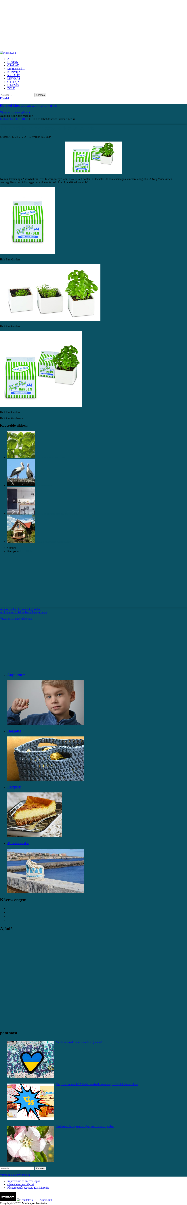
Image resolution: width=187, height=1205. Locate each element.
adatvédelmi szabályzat (20, 1184)
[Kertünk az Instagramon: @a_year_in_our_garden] (30, 1144)
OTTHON (26, 551)
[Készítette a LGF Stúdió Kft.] (35, 1200)
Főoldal (4, 98)
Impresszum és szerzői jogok (23, 1181)
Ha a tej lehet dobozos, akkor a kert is (28, 105)
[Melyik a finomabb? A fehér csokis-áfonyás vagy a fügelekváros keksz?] (30, 1102)
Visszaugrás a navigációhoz (16, 618)
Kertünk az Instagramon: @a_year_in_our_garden (85, 1126)
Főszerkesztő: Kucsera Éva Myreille (28, 1187)
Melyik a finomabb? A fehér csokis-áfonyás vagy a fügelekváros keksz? (97, 1084)
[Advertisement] (93, 25)
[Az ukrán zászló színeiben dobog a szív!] (30, 1059)
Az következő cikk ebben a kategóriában (23, 612)
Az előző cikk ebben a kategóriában (20, 609)
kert (20, 547)
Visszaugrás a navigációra (15, 112)
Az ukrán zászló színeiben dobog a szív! (79, 1042)
